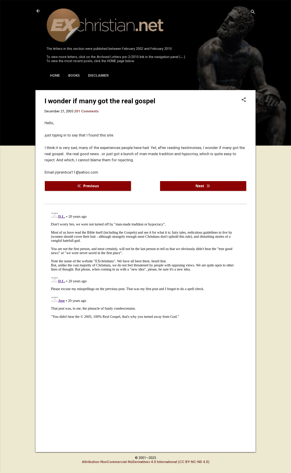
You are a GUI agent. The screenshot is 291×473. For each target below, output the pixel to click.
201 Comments (86, 111)
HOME (55, 75)
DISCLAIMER (98, 75)
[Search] (253, 12)
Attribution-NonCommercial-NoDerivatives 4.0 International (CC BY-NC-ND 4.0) (145, 462)
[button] (243, 100)
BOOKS (74, 75)
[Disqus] (145, 265)
